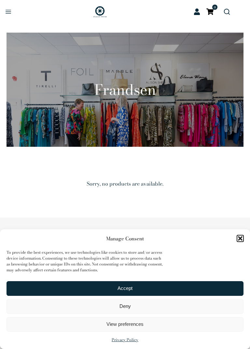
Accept (125, 288)
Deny (125, 306)
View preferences (125, 324)
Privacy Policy (125, 340)
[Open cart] (210, 11)
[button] (240, 238)
